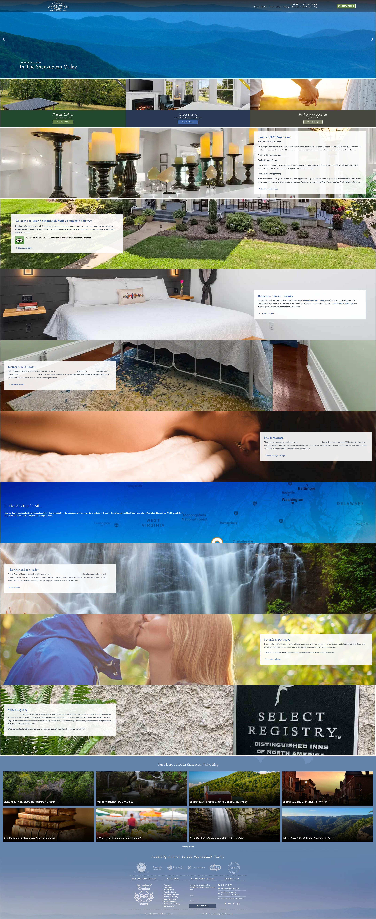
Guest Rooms (169, 890)
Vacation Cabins (170, 892)
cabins (321, 300)
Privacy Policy (169, 906)
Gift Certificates (170, 901)
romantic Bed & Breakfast (71, 371)
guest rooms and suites (34, 374)
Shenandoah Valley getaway (303, 442)
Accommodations (275, 7)
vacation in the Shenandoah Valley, (72, 574)
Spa (303, 7)
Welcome (257, 7)
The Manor (168, 887)
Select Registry (20, 714)
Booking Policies (170, 899)
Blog (315, 7)
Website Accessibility (172, 904)
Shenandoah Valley (311, 300)
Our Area (308, 7)
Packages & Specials (171, 894)
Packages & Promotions (291, 7)
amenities (97, 371)
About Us (264, 7)
